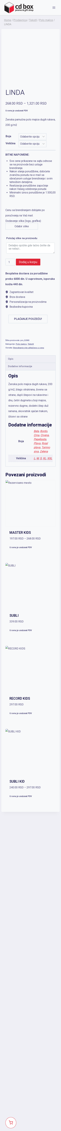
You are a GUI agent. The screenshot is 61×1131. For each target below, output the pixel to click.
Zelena (44, 451)
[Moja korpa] (10, 1122)
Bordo (43, 431)
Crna (36, 435)
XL (44, 458)
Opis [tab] (10, 359)
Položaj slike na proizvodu (21, 238)
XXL (49, 458)
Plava (37, 443)
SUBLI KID (17, 781)
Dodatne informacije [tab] (20, 366)
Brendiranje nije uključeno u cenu (28, 348)
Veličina (10, 143)
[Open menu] (54, 7)
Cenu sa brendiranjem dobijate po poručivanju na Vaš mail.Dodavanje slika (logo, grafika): (30, 190)
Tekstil (31, 344)
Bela (36, 431)
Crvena (44, 435)
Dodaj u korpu (28, 262)
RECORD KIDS (19, 698)
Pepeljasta (40, 439)
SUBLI (14, 615)
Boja (8, 136)
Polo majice (21, 344)
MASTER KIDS (20, 533)
